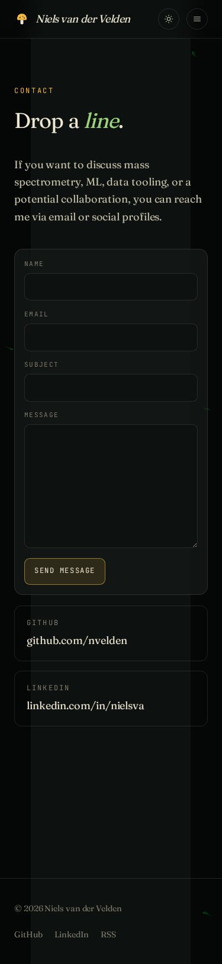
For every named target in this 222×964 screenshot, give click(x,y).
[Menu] (197, 19)
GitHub (28, 934)
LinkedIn (71, 934)
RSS (108, 934)
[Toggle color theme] (168, 19)
